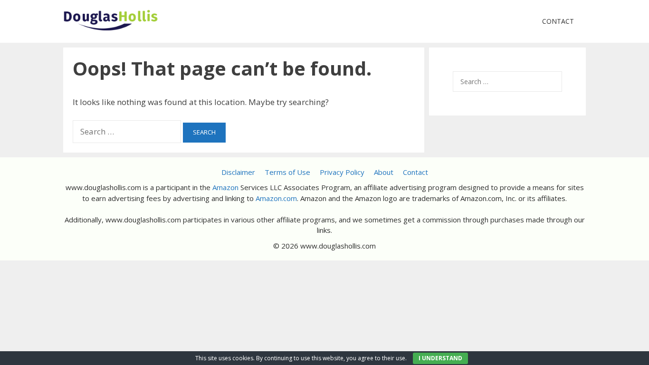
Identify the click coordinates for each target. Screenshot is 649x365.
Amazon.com (276, 198)
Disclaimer (238, 172)
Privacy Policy (342, 172)
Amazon (225, 187)
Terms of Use (287, 172)
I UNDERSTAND (440, 358)
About (383, 172)
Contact (558, 21)
